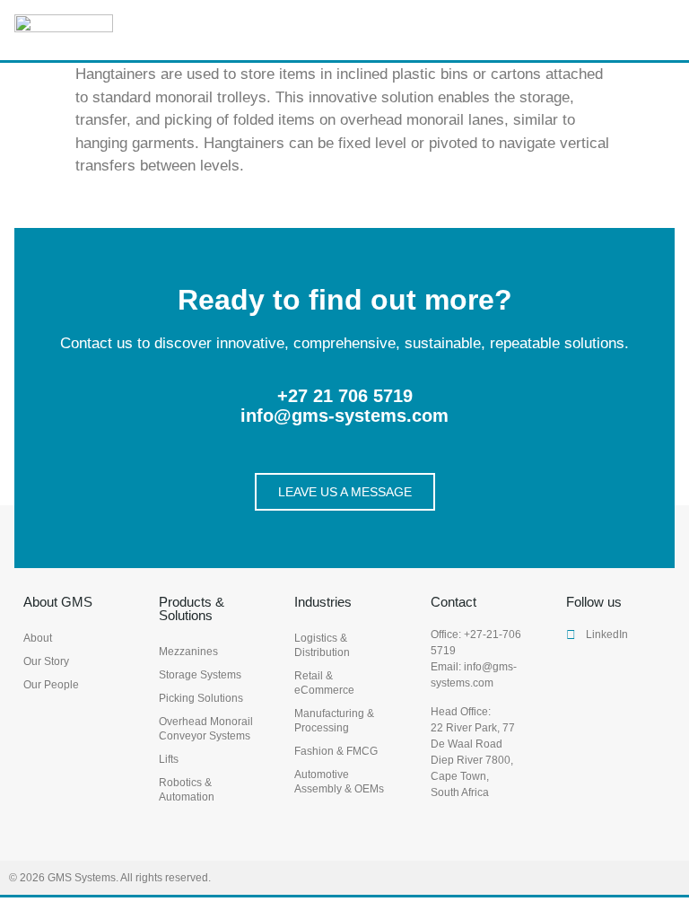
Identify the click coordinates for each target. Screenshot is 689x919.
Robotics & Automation (186, 789)
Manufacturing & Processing (334, 720)
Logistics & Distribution (322, 645)
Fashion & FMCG (336, 751)
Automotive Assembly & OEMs (339, 781)
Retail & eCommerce (324, 683)
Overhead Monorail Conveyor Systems (206, 728)
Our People (51, 684)
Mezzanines (188, 651)
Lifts (169, 759)
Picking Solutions (201, 698)
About (37, 638)
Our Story (46, 661)
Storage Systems (200, 675)
